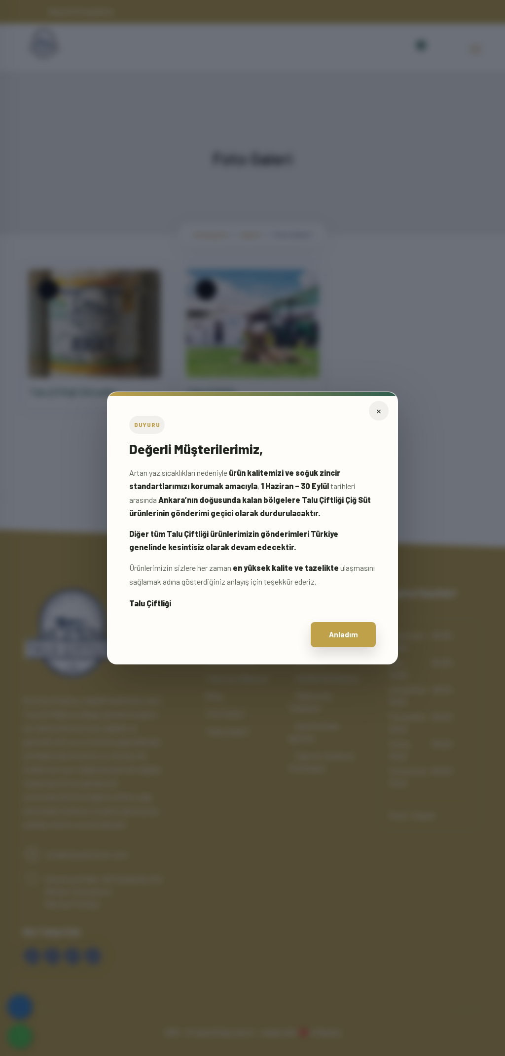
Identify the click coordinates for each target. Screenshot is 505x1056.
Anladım (343, 634)
